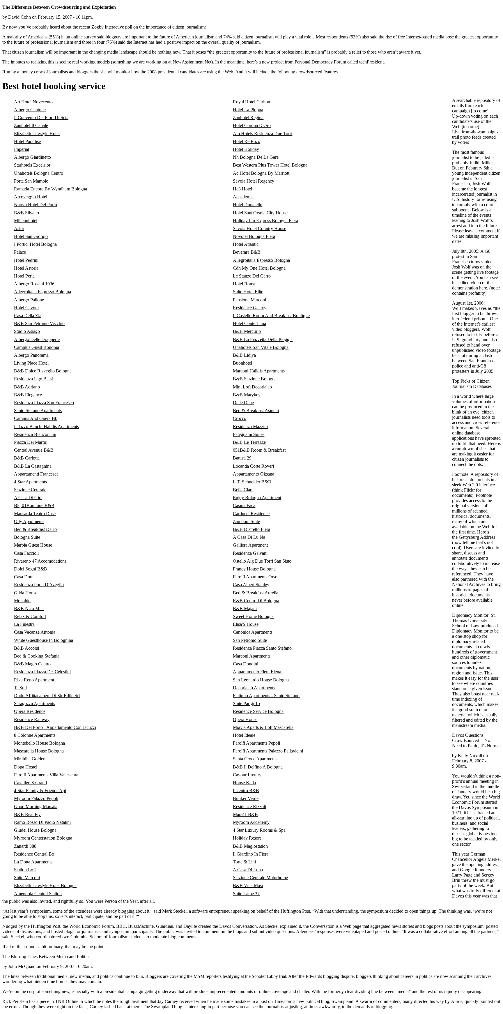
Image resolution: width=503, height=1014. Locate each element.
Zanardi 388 (25, 846)
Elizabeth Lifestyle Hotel (37, 133)
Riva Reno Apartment (34, 679)
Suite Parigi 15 (246, 703)
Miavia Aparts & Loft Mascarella (263, 727)
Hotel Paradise (27, 141)
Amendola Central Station (38, 893)
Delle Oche (243, 402)
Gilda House (25, 592)
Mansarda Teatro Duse (35, 513)
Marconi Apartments (251, 655)
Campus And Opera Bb (35, 418)
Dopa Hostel (25, 766)
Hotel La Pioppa (248, 109)
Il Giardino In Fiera (250, 854)
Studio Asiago (27, 331)
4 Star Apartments (30, 481)
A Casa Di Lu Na (249, 537)
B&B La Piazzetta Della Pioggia (263, 339)
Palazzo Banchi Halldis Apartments (46, 426)
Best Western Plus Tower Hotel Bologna (270, 164)
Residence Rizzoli (249, 806)
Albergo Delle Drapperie (37, 339)
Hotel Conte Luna (249, 323)
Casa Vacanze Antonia (34, 632)
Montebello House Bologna (39, 743)
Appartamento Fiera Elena (257, 671)
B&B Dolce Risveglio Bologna (43, 370)
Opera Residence (29, 711)
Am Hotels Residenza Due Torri (262, 133)
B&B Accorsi (26, 648)
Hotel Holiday (246, 149)
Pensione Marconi (249, 299)
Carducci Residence (251, 513)
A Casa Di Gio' (28, 497)
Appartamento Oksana (253, 473)
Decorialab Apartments (254, 687)
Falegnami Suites (248, 434)
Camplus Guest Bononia (36, 347)
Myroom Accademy (251, 822)
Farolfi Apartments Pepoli (256, 743)
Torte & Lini (244, 861)
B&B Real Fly (27, 814)
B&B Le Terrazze (249, 442)
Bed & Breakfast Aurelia (255, 592)
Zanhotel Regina (248, 117)
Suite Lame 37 (246, 893)
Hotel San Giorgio (31, 236)
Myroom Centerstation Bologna (43, 837)
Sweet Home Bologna (253, 616)
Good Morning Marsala (35, 806)
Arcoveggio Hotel (30, 196)
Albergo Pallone (29, 299)
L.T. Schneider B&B (252, 481)
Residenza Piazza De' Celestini (42, 671)
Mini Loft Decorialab (252, 386)
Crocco (239, 418)
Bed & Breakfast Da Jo (35, 529)
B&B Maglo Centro (32, 663)
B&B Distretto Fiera (251, 529)
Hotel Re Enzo (246, 141)
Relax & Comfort (30, 616)
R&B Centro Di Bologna (256, 600)
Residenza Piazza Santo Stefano (262, 648)
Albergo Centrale (30, 109)
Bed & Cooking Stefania (36, 655)
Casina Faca (244, 505)
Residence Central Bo (34, 854)
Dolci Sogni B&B (30, 568)
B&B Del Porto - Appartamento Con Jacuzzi (55, 727)
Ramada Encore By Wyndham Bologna (50, 188)
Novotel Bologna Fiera (254, 236)
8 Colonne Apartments (34, 735)
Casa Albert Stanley (251, 584)
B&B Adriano (27, 386)
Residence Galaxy (249, 307)
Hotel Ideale (244, 735)
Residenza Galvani (250, 553)
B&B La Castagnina (33, 466)
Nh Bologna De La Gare (256, 157)
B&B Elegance (28, 394)
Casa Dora (23, 576)
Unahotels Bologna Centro (38, 173)
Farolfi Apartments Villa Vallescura (46, 774)
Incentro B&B (246, 790)
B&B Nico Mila (29, 608)
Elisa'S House (245, 624)
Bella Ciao (242, 489)
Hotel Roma (244, 283)
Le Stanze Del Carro (252, 275)
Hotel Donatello (247, 204)
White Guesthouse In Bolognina (43, 640)
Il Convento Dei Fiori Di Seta (41, 117)
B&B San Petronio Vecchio (39, 323)
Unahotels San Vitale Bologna (260, 347)
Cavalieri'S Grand (30, 782)
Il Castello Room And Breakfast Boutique (271, 315)
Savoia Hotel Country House (259, 228)
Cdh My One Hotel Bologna (259, 268)
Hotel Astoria (26, 268)
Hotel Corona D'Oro (252, 125)
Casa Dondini (245, 663)
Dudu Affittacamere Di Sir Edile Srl (47, 695)
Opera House (245, 719)
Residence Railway (31, 719)
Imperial (21, 149)
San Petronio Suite (250, 640)
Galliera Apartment (250, 545)
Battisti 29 (242, 457)
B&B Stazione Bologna (255, 378)
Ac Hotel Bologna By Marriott (261, 173)
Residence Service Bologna (258, 711)
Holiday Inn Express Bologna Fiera (265, 220)
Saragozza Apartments (34, 703)
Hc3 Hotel (242, 188)
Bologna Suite (27, 537)
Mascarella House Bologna (39, 750)
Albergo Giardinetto (32, 157)
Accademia (243, 196)
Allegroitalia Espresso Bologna (261, 260)
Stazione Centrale (30, 489)
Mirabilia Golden (29, 758)
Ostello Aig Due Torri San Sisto (262, 561)
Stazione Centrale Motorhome (260, 877)
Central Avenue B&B (34, 450)
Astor (19, 228)
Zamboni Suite (246, 521)
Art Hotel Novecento (33, 101)
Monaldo (22, 600)
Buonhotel (242, 363)
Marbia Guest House (33, 545)
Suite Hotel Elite (248, 291)
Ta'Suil (20, 687)
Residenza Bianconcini (35, 434)
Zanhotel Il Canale (31, 125)
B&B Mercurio (247, 331)
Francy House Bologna (254, 568)
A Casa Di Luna (248, 869)
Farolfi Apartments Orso (255, 576)
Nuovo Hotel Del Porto (35, 204)
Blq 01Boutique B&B (34, 505)
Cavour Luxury (247, 774)
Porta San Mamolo (31, 181)
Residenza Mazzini (250, 426)
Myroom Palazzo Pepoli (36, 798)
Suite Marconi (27, 877)
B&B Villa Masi (248, 885)
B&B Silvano (26, 212)
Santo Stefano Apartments (38, 410)
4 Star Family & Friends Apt (40, 790)
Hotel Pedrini (26, 260)
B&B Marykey (247, 394)
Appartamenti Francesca (36, 473)
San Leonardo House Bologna (261, 679)
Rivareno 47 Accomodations (40, 561)
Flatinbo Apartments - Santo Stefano (266, 695)
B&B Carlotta (27, 457)
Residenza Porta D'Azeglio (39, 584)
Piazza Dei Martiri (30, 442)
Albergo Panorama (31, 355)
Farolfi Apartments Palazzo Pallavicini (268, 750)
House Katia (244, 782)
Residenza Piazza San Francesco (44, 402)
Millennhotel (25, 220)
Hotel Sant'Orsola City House (260, 212)
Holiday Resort (247, 837)
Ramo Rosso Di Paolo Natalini (42, 822)
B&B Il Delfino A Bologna (258, 766)
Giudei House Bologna (35, 830)
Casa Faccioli (26, 553)
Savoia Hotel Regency (253, 181)
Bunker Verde (245, 798)
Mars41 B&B (245, 814)
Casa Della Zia (27, 315)
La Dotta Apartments (33, 861)
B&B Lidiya (244, 355)
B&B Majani (245, 608)
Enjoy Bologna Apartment (257, 497)
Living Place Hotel (31, 363)
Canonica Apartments (252, 632)
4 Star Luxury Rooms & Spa (259, 830)
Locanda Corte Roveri (253, 466)
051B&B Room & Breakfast (259, 450)
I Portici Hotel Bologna (35, 244)
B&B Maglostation (250, 846)
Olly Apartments (29, 521)
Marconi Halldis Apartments (259, 370)
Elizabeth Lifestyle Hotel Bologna (45, 885)
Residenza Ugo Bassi (33, 378)
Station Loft (25, 869)
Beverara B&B (247, 252)
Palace (20, 252)
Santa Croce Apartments (255, 758)
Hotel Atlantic (245, 244)
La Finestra (24, 624)
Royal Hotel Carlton (251, 101)
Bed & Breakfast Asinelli (256, 410)
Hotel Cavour (26, 307)
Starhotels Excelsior (32, 164)
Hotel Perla (24, 275)
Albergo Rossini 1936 (34, 283)
